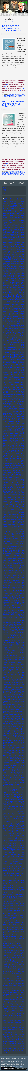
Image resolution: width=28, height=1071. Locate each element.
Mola (7, 740)
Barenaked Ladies (18, 261)
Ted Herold (5, 934)
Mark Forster (12, 706)
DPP (22, 413)
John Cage (13, 599)
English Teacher (14, 437)
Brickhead (6, 304)
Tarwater (17, 931)
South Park (6, 905)
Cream (12, 351)
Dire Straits (7, 403)
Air (23, 212)
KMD (23, 644)
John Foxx (14, 600)
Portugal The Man (19, 816)
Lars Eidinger (12, 659)
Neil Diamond (17, 753)
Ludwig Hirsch (11, 687)
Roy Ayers (19, 863)
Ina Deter (13, 555)
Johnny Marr (11, 607)
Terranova (5, 936)
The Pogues (5, 963)
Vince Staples (18, 1022)
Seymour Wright (7, 882)
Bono (22, 299)
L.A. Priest (19, 654)
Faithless (5, 447)
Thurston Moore (20, 985)
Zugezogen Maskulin (7, 1052)
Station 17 (5, 908)
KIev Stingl (12, 634)
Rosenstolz (5, 863)
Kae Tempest (19, 621)
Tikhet (22, 987)
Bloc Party (16, 291)
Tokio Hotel (7, 994)
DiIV (18, 401)
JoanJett (5, 593)
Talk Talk (5, 929)
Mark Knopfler (20, 706)
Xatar (5, 1043)
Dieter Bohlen (13, 398)
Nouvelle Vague (20, 775)
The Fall (13, 950)
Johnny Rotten (19, 607)
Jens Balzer (20, 582)
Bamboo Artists (19, 258)
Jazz (14, 577)
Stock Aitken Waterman (13, 915)
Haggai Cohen (6, 516)
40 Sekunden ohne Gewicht (12, 200)
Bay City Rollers (7, 265)
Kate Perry (9, 626)
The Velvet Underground (13, 972)
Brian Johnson (12, 303)
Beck (4, 268)
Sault (12, 873)
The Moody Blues (17, 959)
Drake (9, 416)
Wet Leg (6, 1031)
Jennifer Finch (15, 580)
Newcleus (10, 760)
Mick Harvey (15, 730)
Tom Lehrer (21, 994)
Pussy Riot (10, 823)
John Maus (20, 602)
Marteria (12, 711)
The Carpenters (6, 945)
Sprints (8, 907)
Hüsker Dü (12, 550)
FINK (12, 453)
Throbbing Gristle (12, 985)
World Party (11, 1039)
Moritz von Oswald (15, 173)
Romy (10, 861)
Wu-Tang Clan (19, 1039)
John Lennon (6, 602)
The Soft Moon (20, 968)
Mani (19, 698)
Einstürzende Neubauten (11, 427)
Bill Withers (13, 278)
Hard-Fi (22, 524)
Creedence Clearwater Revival (13, 352)
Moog (10, 740)
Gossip (5, 501)
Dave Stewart (20, 366)
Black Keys (16, 284)
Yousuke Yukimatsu (12, 1045)
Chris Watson (10, 334)
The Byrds (21, 943)
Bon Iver (11, 299)
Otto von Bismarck (14, 784)
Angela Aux (15, 232)
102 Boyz (10, 202)
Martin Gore (7, 713)
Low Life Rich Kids (17, 686)
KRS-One (21, 650)
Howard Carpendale (13, 547)
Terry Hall (19, 936)
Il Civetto (6, 555)
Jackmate (21, 563)
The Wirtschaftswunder (17, 978)
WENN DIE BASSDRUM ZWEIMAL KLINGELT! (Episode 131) (13, 103)
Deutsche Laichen (9, 388)
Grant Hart (7, 506)
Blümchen (18, 294)
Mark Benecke (7, 704)
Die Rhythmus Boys (8, 396)
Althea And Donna (21, 95)
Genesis (11, 481)
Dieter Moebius (19, 400)
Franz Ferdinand (16, 465)
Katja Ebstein (15, 626)
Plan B (8, 813)
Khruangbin (6, 632)
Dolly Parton (6, 410)
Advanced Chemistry (17, 208)
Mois (4, 740)
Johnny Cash (14, 605)
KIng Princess (11, 639)
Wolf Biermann (10, 1036)
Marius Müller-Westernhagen (13, 703)
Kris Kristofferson (13, 650)
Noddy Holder (17, 770)
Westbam (21, 1029)
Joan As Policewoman (12, 592)
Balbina (10, 258)
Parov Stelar (6, 789)
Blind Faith (13, 289)
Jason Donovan (12, 575)
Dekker (5, 377)
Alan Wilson (20, 214)
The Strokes (17, 971)
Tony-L (8, 1001)
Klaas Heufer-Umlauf (18, 640)
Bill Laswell (6, 278)
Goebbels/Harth (7, 497)
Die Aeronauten (14, 389)
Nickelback (14, 764)
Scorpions (17, 875)
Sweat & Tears (8, 198)
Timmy (14, 990)
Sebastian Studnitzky (15, 878)
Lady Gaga (12, 656)
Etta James (7, 443)
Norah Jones (19, 774)
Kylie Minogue (12, 654)
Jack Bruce (21, 562)
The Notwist (6, 96)
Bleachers (6, 289)
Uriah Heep (17, 1019)
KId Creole (14, 632)
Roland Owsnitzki (17, 858)
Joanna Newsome (14, 593)
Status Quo (12, 908)
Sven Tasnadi (20, 924)
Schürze (5, 875)
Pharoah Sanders (10, 808)
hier (20, 90)
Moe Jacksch (20, 738)
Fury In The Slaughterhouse (11, 476)
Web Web (21, 1027)
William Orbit (10, 1034)
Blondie (5, 292)
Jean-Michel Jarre (8, 579)
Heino (23, 94)
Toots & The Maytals (15, 1001)
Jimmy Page (6, 590)
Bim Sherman (13, 280)
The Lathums (10, 955)
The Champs (14, 945)
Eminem (6, 435)
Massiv (11, 714)
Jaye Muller (10, 577)
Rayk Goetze (16, 832)
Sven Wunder (7, 926)
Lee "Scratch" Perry (17, 661)
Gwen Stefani (12, 514)
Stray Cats (12, 919)
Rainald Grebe (9, 828)
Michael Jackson (18, 726)
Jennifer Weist (12, 582)
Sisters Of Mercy (13, 892)
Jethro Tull (13, 585)
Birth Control (7, 282)
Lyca (17, 687)
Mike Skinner (9, 733)
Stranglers (5, 917)
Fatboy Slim (21, 448)
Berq (4, 275)
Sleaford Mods (12, 896)
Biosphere (21, 280)
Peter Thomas (11, 806)
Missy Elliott (10, 737)
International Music (8, 557)
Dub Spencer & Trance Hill (11, 418)
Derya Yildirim (7, 382)
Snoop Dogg (12, 900)
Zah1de (21, 1047)
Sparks (11, 905)
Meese (11, 721)
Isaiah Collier (15, 560)
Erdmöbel (5, 438)
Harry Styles (13, 526)
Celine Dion (20, 322)
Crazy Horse (16, 349)
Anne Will (20, 239)
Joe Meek (21, 597)
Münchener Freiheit (8, 748)
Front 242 (9, 472)
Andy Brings (6, 231)
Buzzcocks (11, 313)
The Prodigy (18, 963)
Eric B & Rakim (15, 438)
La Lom (5, 656)
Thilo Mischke (21, 980)
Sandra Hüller (20, 868)
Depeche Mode (12, 379)
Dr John (19, 415)
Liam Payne (11, 669)
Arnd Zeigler (11, 251)
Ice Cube (11, 552)
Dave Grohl (10, 366)
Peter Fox (12, 171)
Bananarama (7, 260)
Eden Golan (14, 425)
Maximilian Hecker (10, 720)
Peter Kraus (17, 805)
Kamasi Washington (9, 622)
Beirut (22, 268)
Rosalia (21, 861)
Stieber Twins (21, 913)
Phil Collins (20, 808)
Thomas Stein (21, 983)
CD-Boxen (21, 320)
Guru (20, 511)
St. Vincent (21, 907)
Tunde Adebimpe (20, 1010)
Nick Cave (15, 762)
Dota (19, 413)
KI (10, 632)
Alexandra (6, 215)
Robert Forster (20, 849)
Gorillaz (21, 499)
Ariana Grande (17, 249)
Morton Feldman (20, 742)
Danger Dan (14, 358)
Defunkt (7, 173)
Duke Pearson (13, 420)
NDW (10, 753)
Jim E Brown (20, 585)
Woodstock (5, 1039)
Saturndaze (21, 872)
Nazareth (5, 753)
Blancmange (20, 287)
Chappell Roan (7, 323)
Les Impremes (17, 666)
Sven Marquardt (12, 924)
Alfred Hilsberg (15, 217)
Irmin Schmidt (17, 558)
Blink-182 (21, 289)
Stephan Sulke (20, 908)
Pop (9, 815)
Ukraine (21, 1015)
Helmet (5, 535)
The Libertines (17, 956)
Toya (23, 1003)
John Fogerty (6, 600)
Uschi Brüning (10, 1020)
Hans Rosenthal (15, 519)
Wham (11, 1031)
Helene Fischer (8, 533)
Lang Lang (21, 657)
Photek (5, 811)
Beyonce (21, 277)
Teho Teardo (12, 934)
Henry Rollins (8, 536)
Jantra (18, 574)
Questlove (16, 823)
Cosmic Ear (14, 347)
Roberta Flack (6, 851)
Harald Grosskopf (18, 523)
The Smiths (12, 968)
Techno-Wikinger (20, 933)
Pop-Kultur (13, 815)
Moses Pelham (8, 744)
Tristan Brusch (15, 1008)
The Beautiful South (15, 942)
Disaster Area (12, 405)
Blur (11, 294)
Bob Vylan (15, 298)
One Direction (20, 782)
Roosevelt (15, 861)
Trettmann (13, 172)
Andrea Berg (14, 226)
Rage (13, 827)
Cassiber (18, 318)
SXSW (4, 927)
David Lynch (15, 371)
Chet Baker (12, 329)
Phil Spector (12, 810)
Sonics (22, 901)
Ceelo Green (11, 322)
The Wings (8, 978)
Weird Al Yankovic (7, 1029)
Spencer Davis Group (19, 905)
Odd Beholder (6, 779)
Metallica (14, 725)
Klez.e (18, 644)
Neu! (20, 757)
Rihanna (5, 845)
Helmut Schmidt (12, 535)
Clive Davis (20, 341)
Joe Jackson (13, 597)
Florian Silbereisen (17, 457)
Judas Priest (14, 615)
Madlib (7, 691)
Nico (19, 764)
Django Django (13, 408)
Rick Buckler (11, 842)
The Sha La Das (12, 966)
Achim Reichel (19, 207)
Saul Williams (6, 873)
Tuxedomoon (21, 1012)
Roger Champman (15, 854)
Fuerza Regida (17, 472)
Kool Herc (12, 647)
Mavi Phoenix (7, 716)
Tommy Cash (12, 997)
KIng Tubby (20, 639)
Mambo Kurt (14, 696)
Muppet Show (20, 747)
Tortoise (5, 1003)
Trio (9, 1008)
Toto (19, 1003)
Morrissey (11, 742)
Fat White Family (12, 448)
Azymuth (17, 254)
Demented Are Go (18, 377)
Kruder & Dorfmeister (8, 652)
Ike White (8, 553)
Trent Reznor (6, 1006)
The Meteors (7, 959)
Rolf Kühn (15, 859)
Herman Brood (15, 538)
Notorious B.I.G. (11, 775)
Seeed (10, 880)
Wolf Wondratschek (19, 1036)
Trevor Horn (21, 1006)
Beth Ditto (21, 275)
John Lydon (14, 602)
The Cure (18, 947)
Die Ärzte (16, 393)
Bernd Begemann (19, 273)
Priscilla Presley (8, 820)
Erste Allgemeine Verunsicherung (13, 441)
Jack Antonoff (11, 562)
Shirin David (7, 886)
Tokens (22, 992)
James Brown (12, 567)
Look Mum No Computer (17, 679)
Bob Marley (20, 296)
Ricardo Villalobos (8, 838)
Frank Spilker (12, 464)
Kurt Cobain (18, 652)
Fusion (22, 476)
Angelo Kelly (13, 234)
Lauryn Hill (21, 659)
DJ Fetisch (6, 406)
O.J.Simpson (16, 777)
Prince (22, 818)
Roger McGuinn (10, 856)
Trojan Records (11, 1010)
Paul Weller (16, 796)
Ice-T (16, 552)
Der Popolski (20, 381)
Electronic (17, 428)
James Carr (20, 567)
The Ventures (19, 973)
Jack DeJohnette (7, 563)
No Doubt (10, 770)
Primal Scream (14, 818)
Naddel (9, 750)
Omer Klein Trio (12, 782)
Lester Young (14, 667)
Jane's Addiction (14, 572)
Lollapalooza (6, 679)
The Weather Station (19, 975)
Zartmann (14, 1048)
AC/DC (11, 207)
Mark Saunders (17, 708)
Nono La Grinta (17, 772)
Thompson (5, 985)
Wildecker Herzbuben (17, 1032)
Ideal (19, 552)
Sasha (16, 872)
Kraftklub (5, 649)
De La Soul (17, 373)
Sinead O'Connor (16, 889)
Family (15, 447)
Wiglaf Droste (7, 1033)
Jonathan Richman (9, 610)
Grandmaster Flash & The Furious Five (13, 504)
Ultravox (16, 1017)
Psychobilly (6, 821)
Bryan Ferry (7, 310)
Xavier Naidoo (12, 1043)
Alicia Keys (12, 220)
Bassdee (13, 263)
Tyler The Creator (9, 1013)
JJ (18, 590)
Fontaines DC (7, 458)
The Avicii (10, 940)
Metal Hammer (7, 725)
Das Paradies (20, 362)
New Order (13, 759)
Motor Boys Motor (19, 744)
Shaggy (16, 882)
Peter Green (17, 803)
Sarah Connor (13, 870)
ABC (19, 203)
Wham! (15, 1031)
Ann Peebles (16, 237)
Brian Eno (16, 301)
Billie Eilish (20, 279)
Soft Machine (13, 96)
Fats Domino (12, 450)
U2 (17, 1013)
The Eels (8, 950)
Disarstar (5, 405)
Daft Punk (17, 356)
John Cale (20, 599)
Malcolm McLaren (15, 694)
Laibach (18, 656)
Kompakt (5, 647)
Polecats (19, 813)
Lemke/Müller (20, 662)
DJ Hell (12, 406)
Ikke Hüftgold (15, 553)
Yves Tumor (5, 1047)
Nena (8, 757)
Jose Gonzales (16, 612)
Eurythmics (6, 445)
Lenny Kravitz (20, 664)
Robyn (14, 851)
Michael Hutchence (7, 726)
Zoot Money (21, 1050)
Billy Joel (5, 280)
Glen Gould (21, 494)
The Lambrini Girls (7, 954)
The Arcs (16, 938)
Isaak (9, 560)
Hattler (5, 528)
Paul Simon (20, 794)
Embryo (17, 171)
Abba (15, 203)
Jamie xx (11, 570)
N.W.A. (4, 750)
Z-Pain (10, 1047)
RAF (10, 827)
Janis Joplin (12, 574)
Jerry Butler (6, 584)
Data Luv (18, 364)
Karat (4, 624)
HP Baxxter (10, 548)
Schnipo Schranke (19, 873)
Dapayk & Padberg (8, 361)
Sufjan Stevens (20, 919)
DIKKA (22, 401)
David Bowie (7, 367)
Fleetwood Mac (8, 455)
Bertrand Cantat (12, 275)
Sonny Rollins (6, 903)
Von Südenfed (12, 1025)
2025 (4, 189)
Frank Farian (14, 460)
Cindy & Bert (20, 339)
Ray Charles (6, 832)
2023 (4, 192)
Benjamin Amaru (18, 270)
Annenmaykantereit (8, 241)
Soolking (12, 903)
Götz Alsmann (14, 501)
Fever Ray (10, 452)
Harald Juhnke (7, 524)
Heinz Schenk (19, 531)
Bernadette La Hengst (17, 272)
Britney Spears (14, 304)
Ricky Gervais (17, 842)
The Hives (9, 952)
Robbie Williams (9, 849)
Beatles (21, 266)
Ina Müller (20, 96)
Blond (22, 291)
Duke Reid (21, 420)
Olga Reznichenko (15, 779)
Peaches (11, 798)
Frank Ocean (15, 462)
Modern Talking (12, 738)
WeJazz (14, 1029)
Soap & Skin (19, 900)
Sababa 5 (18, 866)
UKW (4, 1017)
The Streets (10, 971)
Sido (13, 885)
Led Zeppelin (7, 661)
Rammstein (11, 830)
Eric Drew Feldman (14, 440)
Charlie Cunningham (12, 325)
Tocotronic (16, 992)
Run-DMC (16, 865)
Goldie (5, 499)
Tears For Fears (11, 933)
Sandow (13, 868)
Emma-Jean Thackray (17, 435)
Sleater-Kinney (21, 896)
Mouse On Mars (7, 745)
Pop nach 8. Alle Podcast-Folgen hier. (12, 21)
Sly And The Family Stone (11, 898)
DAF (11, 356)
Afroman (10, 212)
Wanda (4, 1027)
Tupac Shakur (7, 1012)
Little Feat (18, 676)
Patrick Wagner (15, 789)
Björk (22, 282)
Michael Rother (19, 728)
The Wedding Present (8, 976)
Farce (19, 447)
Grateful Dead (18, 506)
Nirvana (19, 769)
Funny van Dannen (18, 474)
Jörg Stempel (6, 615)
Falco (10, 447)
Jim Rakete (19, 587)
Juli (20, 615)
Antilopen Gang (19, 242)
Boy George (7, 301)
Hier (7, 84)
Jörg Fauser (21, 614)
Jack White (15, 563)
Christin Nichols (18, 337)
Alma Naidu (20, 220)
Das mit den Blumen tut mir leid (13, 361)
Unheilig (5, 1019)
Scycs (9, 877)
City (14, 341)
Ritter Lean (11, 847)
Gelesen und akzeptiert (20, 1068)
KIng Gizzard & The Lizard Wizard (12, 637)
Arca (17, 246)
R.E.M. (12, 825)
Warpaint (9, 1027)
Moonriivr (16, 740)
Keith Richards (16, 627)
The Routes (12, 964)
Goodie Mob (13, 499)
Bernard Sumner (8, 273)
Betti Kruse (13, 277)
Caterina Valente (12, 320)
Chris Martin (16, 332)
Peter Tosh (18, 806)
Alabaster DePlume (9, 214)
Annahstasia (10, 239)
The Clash (19, 945)
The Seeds (18, 964)
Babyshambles (7, 256)
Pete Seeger (10, 801)
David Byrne (16, 367)
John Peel (13, 604)
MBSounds (18, 720)
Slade (4, 896)
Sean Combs (15, 877)
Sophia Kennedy (19, 903)
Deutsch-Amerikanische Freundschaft (13, 385)
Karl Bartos (10, 624)
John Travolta (20, 604)
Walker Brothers (20, 1025)
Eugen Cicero (19, 443)
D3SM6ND (6, 356)
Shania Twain (15, 884)
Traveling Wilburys (16, 1004)
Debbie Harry (15, 374)
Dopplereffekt (13, 413)
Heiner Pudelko (7, 529)
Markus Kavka (15, 709)
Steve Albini (17, 910)
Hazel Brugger (12, 528)
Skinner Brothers (7, 894)
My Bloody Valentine (19, 748)
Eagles (18, 421)
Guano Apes (6, 511)
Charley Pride (16, 323)
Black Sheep (15, 285)
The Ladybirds (21, 952)
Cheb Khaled (12, 327)
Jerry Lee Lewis (16, 584)
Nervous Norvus (14, 757)
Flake (17, 453)
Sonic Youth (17, 901)
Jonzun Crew (6, 612)
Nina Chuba (7, 767)
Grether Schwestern (18, 508)
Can (10, 315)
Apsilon (12, 246)
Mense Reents (13, 723)
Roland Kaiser (7, 858)
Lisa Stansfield (11, 676)
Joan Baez (21, 592)
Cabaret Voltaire (19, 313)
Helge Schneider (19, 533)
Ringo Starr (11, 845)
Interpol (16, 557)
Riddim (10, 843)
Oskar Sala (5, 784)
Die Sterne (18, 396)
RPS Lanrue (10, 865)
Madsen (5, 693)
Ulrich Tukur (10, 1017)
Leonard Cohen (8, 666)
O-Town (10, 777)
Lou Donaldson (17, 681)
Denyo (5, 95)
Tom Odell (6, 996)
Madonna (21, 691)
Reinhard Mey (19, 835)
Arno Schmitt (20, 251)
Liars (17, 669)
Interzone (21, 557)
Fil (15, 452)
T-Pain (8, 927)
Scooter (10, 875)
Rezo (12, 837)
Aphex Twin (19, 244)
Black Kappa (7, 284)
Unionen (11, 1019)
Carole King (11, 318)
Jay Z (4, 577)
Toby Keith (9, 992)
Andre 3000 (15, 224)
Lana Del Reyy (14, 657)
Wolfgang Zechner (19, 1038)
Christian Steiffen (9, 335)
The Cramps (11, 947)
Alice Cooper (15, 219)
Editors (22, 425)
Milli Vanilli (17, 735)
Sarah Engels (6, 872)
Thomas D (17, 982)
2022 (4, 193)
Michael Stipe (7, 730)
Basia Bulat (6, 263)
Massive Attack (19, 714)
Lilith (20, 669)
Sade (23, 866)
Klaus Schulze (11, 644)
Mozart (14, 745)
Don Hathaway (13, 411)
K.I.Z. (11, 621)
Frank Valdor (20, 463)
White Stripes (21, 1031)
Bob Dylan (11, 296)
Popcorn (19, 815)
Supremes (17, 922)
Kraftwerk (13, 649)
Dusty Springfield (8, 421)
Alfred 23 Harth (15, 215)
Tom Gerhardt (15, 994)
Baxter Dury (20, 263)
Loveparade (7, 686)
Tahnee (16, 927)
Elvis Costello (7, 432)
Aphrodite (5, 246)
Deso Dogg (8, 384)
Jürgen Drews (16, 619)
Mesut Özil (21, 723)
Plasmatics (13, 813)
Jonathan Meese (19, 609)
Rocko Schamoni (8, 852)
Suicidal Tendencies (16, 920)
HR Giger (17, 548)
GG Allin (17, 489)
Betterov (5, 277)
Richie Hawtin (17, 840)
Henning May (20, 535)
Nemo (4, 757)
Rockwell (18, 852)
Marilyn (22, 701)
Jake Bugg (16, 565)
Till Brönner (7, 989)
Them (16, 980)
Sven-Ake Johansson (19, 926)
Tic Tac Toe (5, 987)
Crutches (18, 353)
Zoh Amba (11, 1050)
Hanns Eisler (20, 518)
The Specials (13, 970)
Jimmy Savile (13, 590)
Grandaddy (21, 502)
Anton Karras (7, 244)
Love (23, 684)
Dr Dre (13, 415)
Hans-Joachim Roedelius (13, 520)
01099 (16, 202)
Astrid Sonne (17, 253)
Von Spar (5, 1025)
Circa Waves (7, 341)
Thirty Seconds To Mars (8, 982)
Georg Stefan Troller (13, 484)
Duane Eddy (20, 416)
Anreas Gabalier (8, 242)
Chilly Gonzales (19, 330)
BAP (15, 260)
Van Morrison (18, 1020)
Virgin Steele (10, 1024)
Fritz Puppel (16, 470)
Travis (18, 174)
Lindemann (18, 671)
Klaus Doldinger (15, 642)
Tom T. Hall (19, 996)
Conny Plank (20, 346)
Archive (9, 248)
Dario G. (16, 361)
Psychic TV (20, 820)
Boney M (17, 299)
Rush (20, 865)
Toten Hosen (12, 1003)
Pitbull (4, 813)
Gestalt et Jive (13, 488)
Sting (4, 915)
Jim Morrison (11, 587)
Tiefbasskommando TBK (14, 987)
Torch (23, 1001)
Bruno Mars (7, 308)
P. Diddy (13, 786)
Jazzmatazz (20, 577)
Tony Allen (18, 999)
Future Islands (7, 477)
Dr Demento (6, 415)
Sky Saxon (21, 894)
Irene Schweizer (7, 558)
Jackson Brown (7, 565)
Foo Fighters (16, 459)
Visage (15, 1024)
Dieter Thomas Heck (9, 401)
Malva (8, 696)
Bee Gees (17, 268)
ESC (22, 442)
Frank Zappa (7, 465)
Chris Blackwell (7, 332)
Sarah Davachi (20, 870)
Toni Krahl (12, 999)
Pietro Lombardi (12, 811)
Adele (8, 208)
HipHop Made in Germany (16, 540)
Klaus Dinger (6, 642)
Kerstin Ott (20, 631)
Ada (4, 208)
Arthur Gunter (7, 253)
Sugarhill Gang (6, 920)
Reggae (11, 835)
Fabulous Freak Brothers (17, 445)
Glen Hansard (7, 496)
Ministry (5, 737)
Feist (4, 452)
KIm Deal (18, 634)
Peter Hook (10, 805)
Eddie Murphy (15, 423)
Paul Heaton (20, 791)
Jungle (15, 617)
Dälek (10, 373)
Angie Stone (20, 234)
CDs (4, 322)
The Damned (9, 949)
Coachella (6, 342)
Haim (12, 516)
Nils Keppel (21, 765)
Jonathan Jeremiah (8, 609)
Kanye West (20, 622)
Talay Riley (21, 927)
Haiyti (8, 172)
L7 (23, 654)
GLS (13, 496)
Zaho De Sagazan (7, 1048)
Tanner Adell (11, 931)
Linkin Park (10, 672)
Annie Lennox (19, 241)
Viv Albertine (21, 1024)
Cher (18, 327)
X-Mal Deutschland (9, 1041)
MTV (19, 745)
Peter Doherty (17, 801)
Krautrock (21, 649)
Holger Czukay (15, 541)
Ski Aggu (21, 893)
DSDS (14, 416)
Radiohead (20, 825)
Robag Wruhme (20, 847)
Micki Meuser (17, 732)
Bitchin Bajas (15, 282)
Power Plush (6, 818)
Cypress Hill (20, 354)
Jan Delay (12, 94)
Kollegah (22, 645)
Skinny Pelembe (14, 894)
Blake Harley (12, 287)
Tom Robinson (13, 996)
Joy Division (14, 614)
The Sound (6, 970)
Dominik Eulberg (16, 410)
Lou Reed (12, 682)
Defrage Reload (13, 376)
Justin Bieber (7, 619)
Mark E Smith (16, 704)
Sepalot (14, 880)
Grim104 (5, 509)
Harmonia (5, 526)
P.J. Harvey (19, 786)
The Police (11, 963)
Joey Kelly (6, 599)
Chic (17, 328)
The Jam (15, 952)
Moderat (5, 738)
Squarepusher (14, 907)
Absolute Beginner (11, 95)
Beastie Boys (13, 266)
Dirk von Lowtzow (18, 403)
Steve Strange (17, 912)
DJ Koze (19, 406)
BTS (13, 310)
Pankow (14, 787)
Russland (9, 866)
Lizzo (15, 677)
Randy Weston (20, 830)
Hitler (4, 541)
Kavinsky (22, 626)
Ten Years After (20, 934)
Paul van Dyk (7, 796)
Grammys (12, 502)
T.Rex (12, 927)
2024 (4, 190)
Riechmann (16, 843)
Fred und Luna (13, 467)
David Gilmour (14, 369)
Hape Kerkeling (7, 523)
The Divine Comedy (17, 949)
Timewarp (9, 990)
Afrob (4, 212)
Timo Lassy (19, 990)
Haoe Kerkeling (20, 521)
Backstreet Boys (16, 256)
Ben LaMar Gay (8, 270)
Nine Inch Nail (11, 769)
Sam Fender (6, 868)
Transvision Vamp (7, 1004)
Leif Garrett (12, 662)
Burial (17, 310)
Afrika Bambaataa (18, 210)
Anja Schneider (7, 237)
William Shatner (17, 1034)
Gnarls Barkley (20, 496)
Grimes (13, 509)
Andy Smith (6, 232)
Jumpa (10, 617)
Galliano (16, 477)
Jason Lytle (21, 575)
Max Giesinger (16, 716)
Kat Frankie (17, 624)
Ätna (22, 254)
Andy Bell (21, 229)
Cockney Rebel (14, 342)
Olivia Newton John (13, 780)
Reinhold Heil (6, 837)
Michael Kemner (7, 728)
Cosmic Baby (7, 347)
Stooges (22, 915)
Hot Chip (17, 545)
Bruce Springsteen (18, 306)
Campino (5, 315)
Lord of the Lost (7, 681)
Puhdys (22, 821)
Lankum (5, 659)
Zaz (18, 1048)
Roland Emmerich (20, 856)
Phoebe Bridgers (20, 810)
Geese (10, 479)
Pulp (4, 823)
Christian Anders (19, 334)
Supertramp (10, 922)
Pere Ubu (9, 799)
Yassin (19, 1043)
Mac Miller (11, 689)
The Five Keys (19, 950)
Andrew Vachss (12, 229)
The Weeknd (18, 977)
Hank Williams (11, 518)
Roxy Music (12, 863)
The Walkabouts (10, 975)
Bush (10, 311)
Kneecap (5, 645)
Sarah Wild (12, 872)
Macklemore (18, 689)
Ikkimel (21, 553)
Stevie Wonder (11, 914)
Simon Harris (20, 887)
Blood (10, 292)
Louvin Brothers (16, 684)
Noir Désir (10, 772)
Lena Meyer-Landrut (8, 664)
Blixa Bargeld (7, 291)
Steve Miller (10, 912)
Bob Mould (6, 298)
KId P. (19, 632)
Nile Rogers (13, 765)
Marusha (17, 713)
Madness (14, 691)
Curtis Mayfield (12, 354)
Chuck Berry (12, 339)
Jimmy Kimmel (20, 588)
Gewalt (10, 489)
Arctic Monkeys (19, 248)
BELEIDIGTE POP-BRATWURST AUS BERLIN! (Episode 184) (12, 28)
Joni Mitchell (20, 610)
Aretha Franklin (7, 249)
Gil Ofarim (15, 491)
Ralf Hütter (17, 828)
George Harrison (14, 486)
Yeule (23, 1043)
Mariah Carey (12, 699)
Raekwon (18, 94)
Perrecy (15, 799)
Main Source (14, 693)
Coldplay (12, 344)
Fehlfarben (20, 450)
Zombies (16, 1050)
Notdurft (5, 775)
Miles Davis (16, 733)
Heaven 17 (21, 528)
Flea (22, 453)
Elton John (20, 430)
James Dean (6, 569)
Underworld (21, 1017)
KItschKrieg (6, 641)
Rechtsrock (11, 834)
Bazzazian (16, 265)
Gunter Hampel (14, 511)
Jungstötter (21, 617)
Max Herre (11, 718)
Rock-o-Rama (21, 851)
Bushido (16, 311)
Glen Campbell (13, 494)
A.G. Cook (10, 203)
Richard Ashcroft (19, 838)
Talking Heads (14, 929)
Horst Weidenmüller (8, 545)
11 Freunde (20, 198)
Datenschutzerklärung (18, 1066)
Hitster (8, 541)
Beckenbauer (10, 268)
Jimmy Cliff (11, 588)
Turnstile (15, 1012)
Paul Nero (13, 794)
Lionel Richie (13, 674)
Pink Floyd (20, 811)
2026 (4, 188)
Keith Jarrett (6, 627)
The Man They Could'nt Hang (17, 957)
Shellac (22, 884)
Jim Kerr (5, 587)
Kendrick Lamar (8, 631)
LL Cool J (23, 174)
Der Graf (21, 379)
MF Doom (21, 725)
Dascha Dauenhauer (9, 364)
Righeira (22, 843)
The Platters (21, 961)
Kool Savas (20, 647)
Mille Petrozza (11, 735)
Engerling (5, 437)
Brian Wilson (20, 303)
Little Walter (10, 677)
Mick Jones (11, 732)
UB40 (20, 1013)
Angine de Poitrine (9, 236)
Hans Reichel (6, 519)
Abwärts (5, 207)
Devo (17, 388)
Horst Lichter (19, 543)
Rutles (13, 866)
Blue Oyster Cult (19, 292)
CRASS (10, 349)
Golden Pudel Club (18, 497)
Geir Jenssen (16, 479)
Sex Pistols (20, 880)
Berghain (6, 272)
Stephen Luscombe (7, 910)
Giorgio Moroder (15, 493)
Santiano (6, 870)
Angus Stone (20, 236)
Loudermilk (18, 682)
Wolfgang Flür (8, 1038)
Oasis (22, 777)
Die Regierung (20, 394)
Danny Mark (20, 359)
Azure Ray (10, 254)
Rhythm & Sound (11, 174)
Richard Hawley (8, 840)
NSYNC (5, 777)
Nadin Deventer (16, 750)
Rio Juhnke (18, 845)
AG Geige (17, 212)
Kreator (5, 650)
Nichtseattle (6, 762)
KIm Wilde (13, 636)
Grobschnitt (20, 509)
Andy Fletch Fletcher (17, 231)
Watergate (15, 1027)
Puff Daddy (15, 821)
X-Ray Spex (21, 1041)
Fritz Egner (16, 469)
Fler (17, 455)
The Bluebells (15, 943)
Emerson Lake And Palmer (16, 433)
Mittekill (16, 737)
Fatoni (5, 450)
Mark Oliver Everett (8, 708)
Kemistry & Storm (19, 629)
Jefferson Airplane (19, 579)
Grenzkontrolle (7, 508)
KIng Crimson (20, 636)
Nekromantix (21, 755)
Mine (22, 735)
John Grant (21, 600)
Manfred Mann (14, 698)
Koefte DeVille (13, 645)
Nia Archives (19, 760)
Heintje (18, 529)
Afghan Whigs (7, 210)
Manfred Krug (6, 698)
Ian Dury (18, 550)
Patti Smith (12, 791)
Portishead (9, 816)
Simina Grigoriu (12, 887)
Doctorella (21, 408)
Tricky (5, 1008)
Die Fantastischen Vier (13, 394)
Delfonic (10, 377)
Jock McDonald (16, 595)
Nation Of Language (17, 752)
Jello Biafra (6, 580)
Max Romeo (18, 718)
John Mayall (6, 604)
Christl (5, 339)
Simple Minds (7, 889)
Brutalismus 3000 (18, 308)
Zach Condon (16, 1047)
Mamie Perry (21, 696)
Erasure (22, 437)
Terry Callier (12, 936)
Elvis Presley (19, 432)
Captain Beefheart (12, 316)
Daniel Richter (13, 359)
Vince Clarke (11, 1022)
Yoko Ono (5, 1045)
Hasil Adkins (21, 526)
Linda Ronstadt (11, 671)
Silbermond (18, 885)
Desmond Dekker (19, 382)
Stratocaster (13, 917)
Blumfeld (6, 294)
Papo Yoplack (20, 787)
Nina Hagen (16, 767)
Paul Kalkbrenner (10, 793)
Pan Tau (10, 787)
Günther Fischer (13, 513)
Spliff (4, 907)
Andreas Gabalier (13, 227)
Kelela (10, 629)
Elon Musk (12, 430)
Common (13, 346)
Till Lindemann (17, 989)
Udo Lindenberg (13, 1015)
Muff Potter (11, 747)
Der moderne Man (9, 381)
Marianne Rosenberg (14, 701)
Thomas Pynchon (13, 983)
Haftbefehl (20, 514)
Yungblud (21, 1045)
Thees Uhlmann (10, 980)
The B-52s (17, 940)
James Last (16, 569)
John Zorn (6, 605)
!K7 (15, 198)
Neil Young (12, 755)
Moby (22, 737)
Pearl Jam (18, 798)
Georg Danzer (14, 482)
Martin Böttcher (19, 711)
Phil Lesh (5, 810)
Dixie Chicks (20, 405)
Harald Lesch (15, 524)
